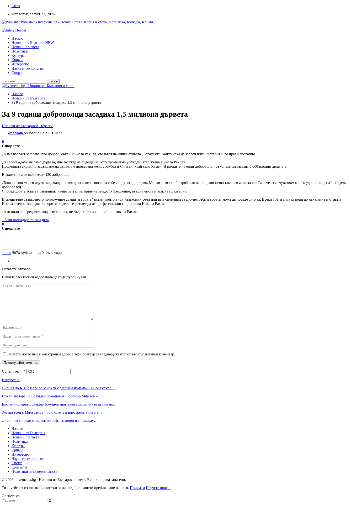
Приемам (137, 488)
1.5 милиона (12, 220)
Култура (18, 55)
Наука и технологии (27, 68)
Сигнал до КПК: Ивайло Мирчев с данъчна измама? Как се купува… (58, 388)
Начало (17, 38)
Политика (19, 51)
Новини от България (32, 43)
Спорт (16, 73)
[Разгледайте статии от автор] (11, 248)
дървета (28, 220)
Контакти (19, 467)
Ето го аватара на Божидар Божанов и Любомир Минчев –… (51, 396)
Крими (17, 60)
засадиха (42, 220)
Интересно (20, 64)
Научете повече (158, 488)
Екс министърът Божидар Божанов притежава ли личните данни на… (59, 404)
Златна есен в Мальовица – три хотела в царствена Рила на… (52, 412)
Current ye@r (14, 371)
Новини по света (25, 47)
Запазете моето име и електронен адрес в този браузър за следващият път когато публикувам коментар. (91, 354)
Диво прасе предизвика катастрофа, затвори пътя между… (50, 420)
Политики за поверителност (34, 471)
